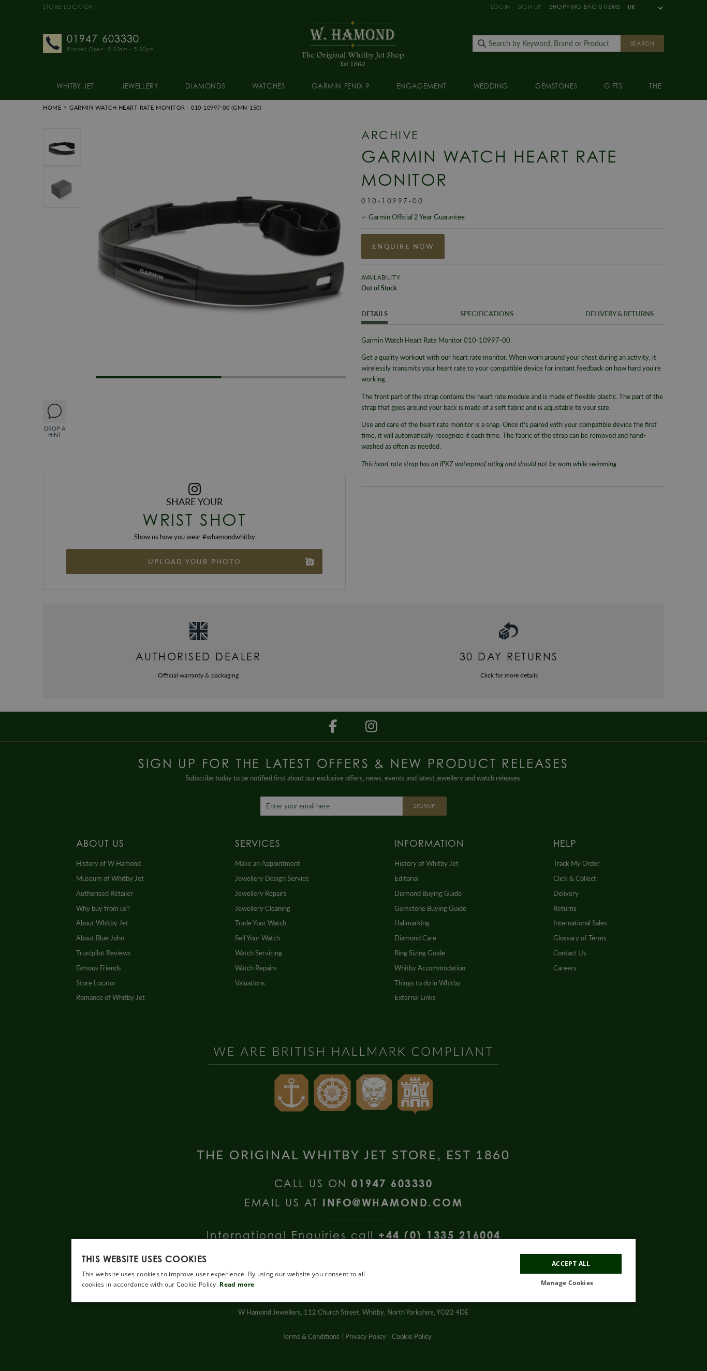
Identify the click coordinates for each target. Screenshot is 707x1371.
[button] (571, 1283)
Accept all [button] (571, 1263)
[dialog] (354, 1271)
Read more (236, 1284)
